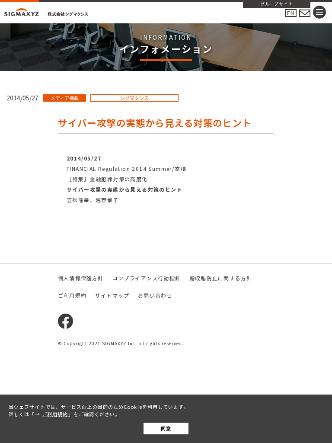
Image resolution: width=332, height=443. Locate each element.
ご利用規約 (55, 414)
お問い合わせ (155, 295)
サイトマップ (112, 295)
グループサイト (276, 4)
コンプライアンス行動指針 (146, 278)
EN (290, 12)
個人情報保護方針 (81, 278)
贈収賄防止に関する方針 (220, 278)
